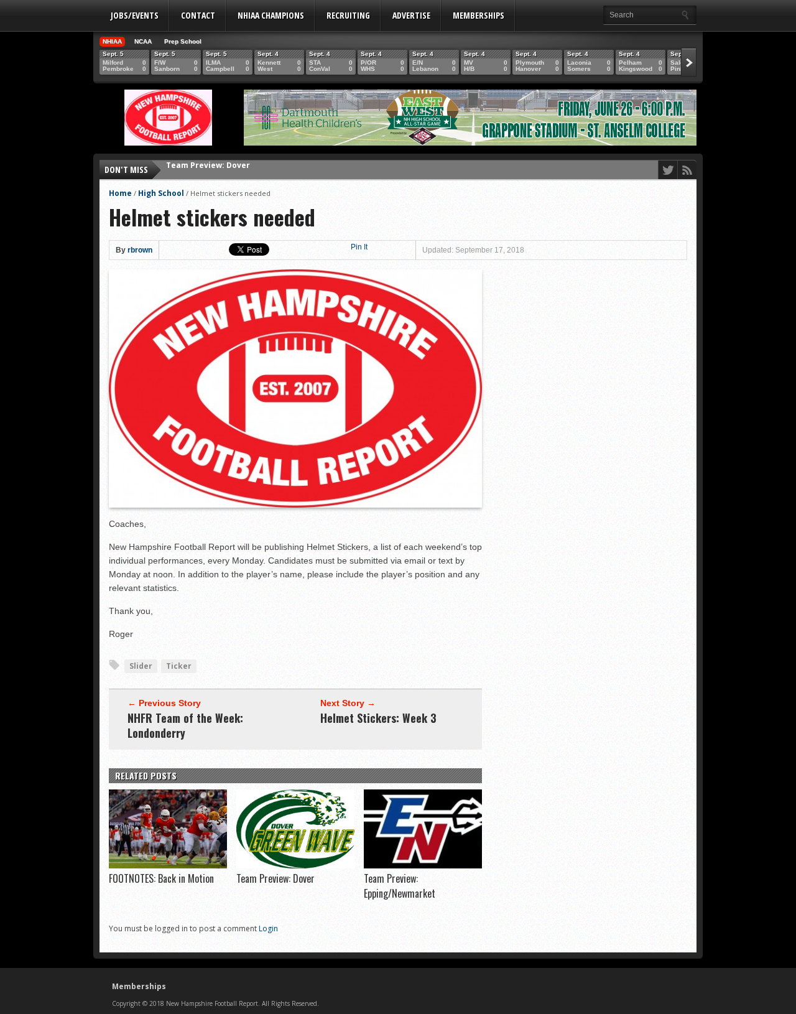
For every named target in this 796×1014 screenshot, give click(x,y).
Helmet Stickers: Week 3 (378, 717)
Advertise (411, 15)
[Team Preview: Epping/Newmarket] (423, 865)
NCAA (143, 41)
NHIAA (112, 41)
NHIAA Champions (271, 15)
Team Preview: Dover (275, 878)
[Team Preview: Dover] (295, 865)
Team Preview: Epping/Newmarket (234, 169)
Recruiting (348, 15)
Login (268, 928)
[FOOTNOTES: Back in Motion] (168, 865)
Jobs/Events (135, 15)
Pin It (359, 247)
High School (161, 193)
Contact (198, 15)
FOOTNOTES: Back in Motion (161, 878)
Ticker (179, 666)
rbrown (139, 250)
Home (120, 193)
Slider (140, 666)
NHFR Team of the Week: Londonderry (185, 725)
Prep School (182, 41)
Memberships (478, 15)
